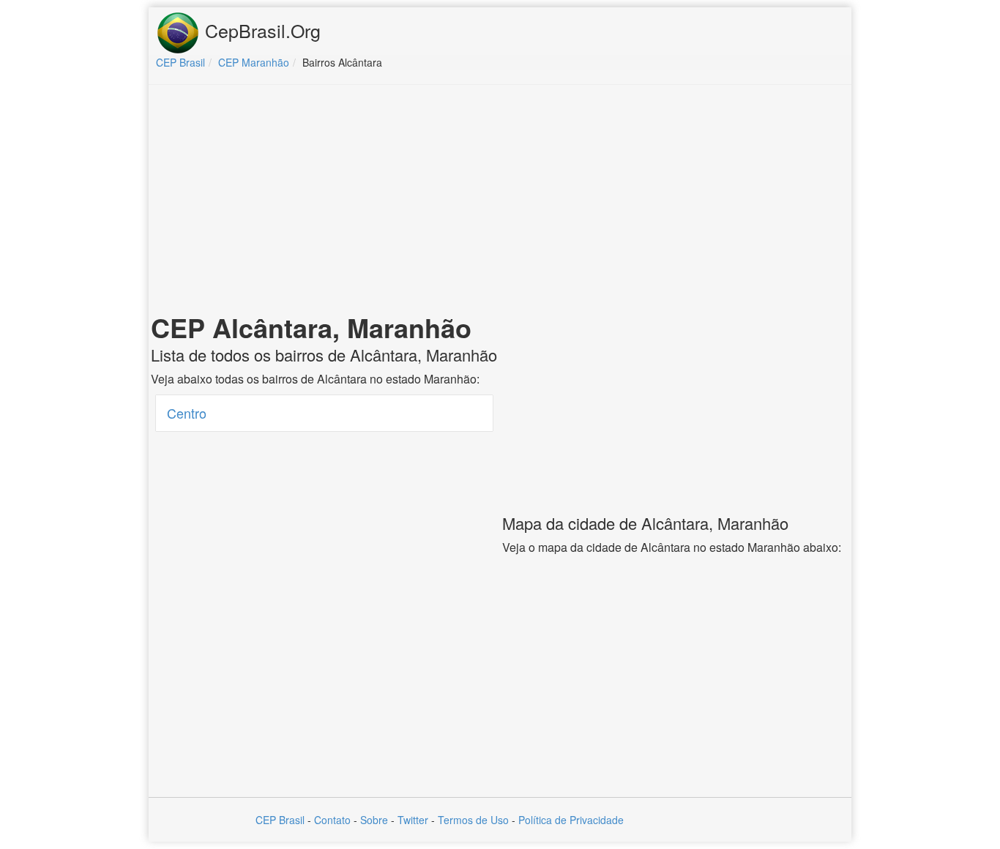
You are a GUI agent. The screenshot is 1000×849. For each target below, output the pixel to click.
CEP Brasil (280, 819)
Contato (332, 819)
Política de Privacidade (571, 819)
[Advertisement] (500, 202)
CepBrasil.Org (260, 30)
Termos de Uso (473, 819)
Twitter (413, 819)
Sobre (374, 819)
